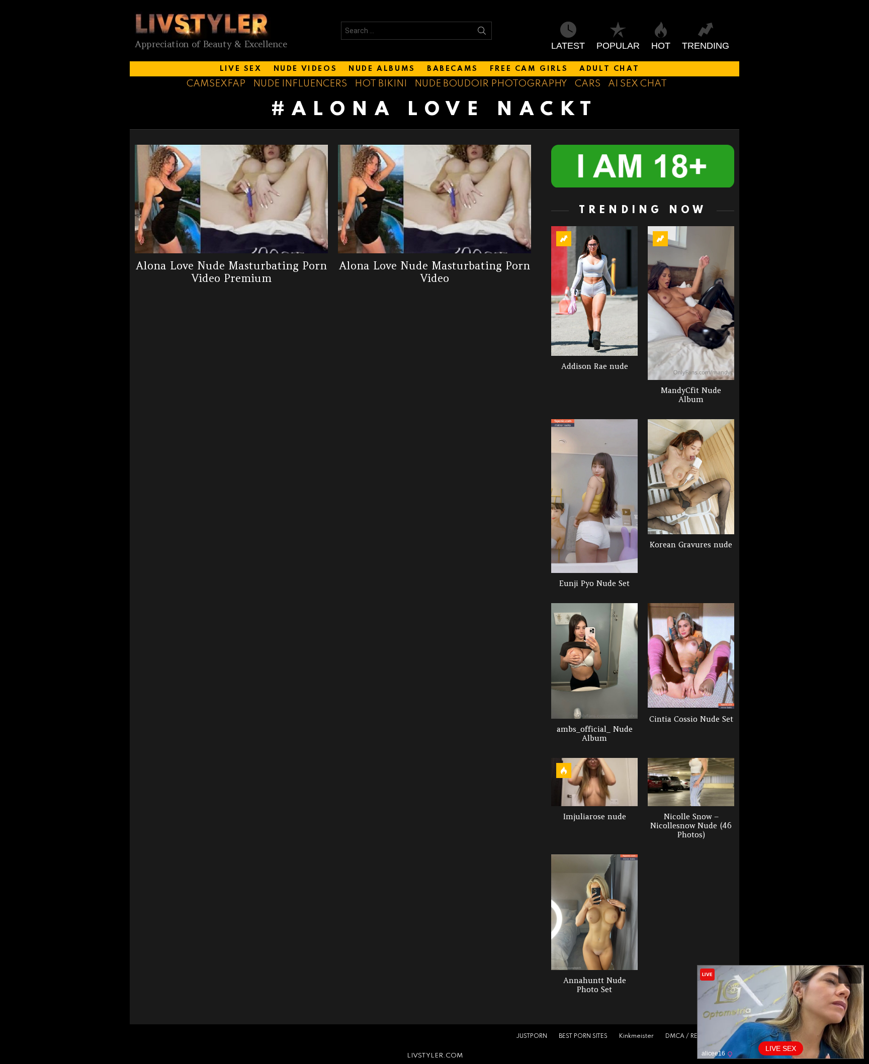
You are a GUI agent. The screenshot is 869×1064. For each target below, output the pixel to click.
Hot (660, 46)
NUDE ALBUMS (382, 68)
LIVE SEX (241, 68)
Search (482, 33)
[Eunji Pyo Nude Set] (594, 496)
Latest (568, 46)
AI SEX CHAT (637, 83)
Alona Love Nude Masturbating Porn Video (434, 272)
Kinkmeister (636, 1036)
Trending (705, 46)
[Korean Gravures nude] (691, 476)
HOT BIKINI (381, 83)
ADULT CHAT (609, 68)
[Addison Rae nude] (594, 291)
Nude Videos (305, 68)
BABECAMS (452, 68)
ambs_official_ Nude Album (595, 733)
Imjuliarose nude (594, 816)
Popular (618, 46)
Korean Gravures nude (691, 544)
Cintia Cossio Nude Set (691, 719)
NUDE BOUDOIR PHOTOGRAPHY (490, 83)
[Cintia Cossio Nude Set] (691, 655)
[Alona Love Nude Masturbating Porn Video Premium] (231, 199)
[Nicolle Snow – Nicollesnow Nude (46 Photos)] (691, 782)
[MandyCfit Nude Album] (691, 303)
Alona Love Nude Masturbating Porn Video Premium (231, 272)
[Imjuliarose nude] (594, 782)
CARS (587, 83)
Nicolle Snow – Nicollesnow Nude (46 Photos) (691, 825)
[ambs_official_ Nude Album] (594, 660)
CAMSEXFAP (216, 83)
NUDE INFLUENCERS (300, 83)
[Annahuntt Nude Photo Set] (594, 912)
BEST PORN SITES (583, 1036)
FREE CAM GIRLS (529, 68)
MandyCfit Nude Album (691, 394)
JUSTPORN (531, 1036)
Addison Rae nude (594, 366)
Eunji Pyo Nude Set (594, 583)
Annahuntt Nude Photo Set (594, 985)
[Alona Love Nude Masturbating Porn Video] (434, 199)
